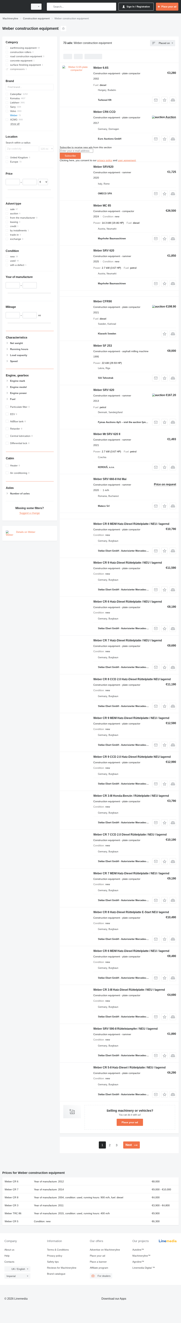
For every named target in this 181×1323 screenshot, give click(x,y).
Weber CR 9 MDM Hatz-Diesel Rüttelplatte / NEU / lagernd (131, 718)
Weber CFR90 (102, 301)
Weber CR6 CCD (104, 111)
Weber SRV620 (103, 166)
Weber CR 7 (11, 1189)
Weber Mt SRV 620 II (106, 434)
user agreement (127, 160)
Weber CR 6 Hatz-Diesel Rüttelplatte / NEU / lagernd (127, 601)
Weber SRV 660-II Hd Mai (109, 479)
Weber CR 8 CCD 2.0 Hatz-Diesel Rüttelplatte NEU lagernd (132, 679)
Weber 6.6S (101, 67)
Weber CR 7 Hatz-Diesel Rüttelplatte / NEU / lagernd (127, 640)
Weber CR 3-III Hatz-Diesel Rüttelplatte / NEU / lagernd (129, 989)
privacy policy (104, 160)
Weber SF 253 (102, 345)
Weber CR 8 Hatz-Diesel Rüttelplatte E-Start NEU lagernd (131, 912)
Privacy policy (54, 1255)
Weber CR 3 (11, 1205)
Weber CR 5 (11, 1221)
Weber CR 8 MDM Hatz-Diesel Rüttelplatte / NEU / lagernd (131, 523)
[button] (164, 100)
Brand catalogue (56, 1273)
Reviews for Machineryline (61, 1267)
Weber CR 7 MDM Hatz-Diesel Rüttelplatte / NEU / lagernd (131, 873)
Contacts (9, 1261)
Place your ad (130, 1122)
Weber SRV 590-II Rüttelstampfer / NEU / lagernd (125, 1028)
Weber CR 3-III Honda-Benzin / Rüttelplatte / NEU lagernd (131, 795)
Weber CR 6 (11, 1181)
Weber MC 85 (102, 205)
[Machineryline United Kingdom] (15, 6)
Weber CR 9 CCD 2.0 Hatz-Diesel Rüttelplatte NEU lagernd (132, 756)
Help (7, 1255)
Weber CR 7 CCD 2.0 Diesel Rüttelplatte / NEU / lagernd (130, 834)
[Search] (50, 6)
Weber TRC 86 (13, 1213)
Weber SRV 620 (103, 250)
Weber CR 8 (11, 1197)
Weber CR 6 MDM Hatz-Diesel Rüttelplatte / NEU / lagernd (131, 950)
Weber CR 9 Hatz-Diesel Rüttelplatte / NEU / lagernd (127, 562)
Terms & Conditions (58, 1249)
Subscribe (70, 155)
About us (9, 1249)
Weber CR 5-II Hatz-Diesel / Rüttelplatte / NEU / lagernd (129, 1067)
